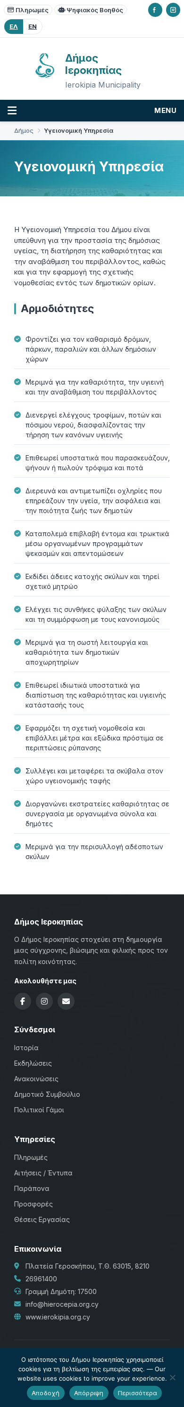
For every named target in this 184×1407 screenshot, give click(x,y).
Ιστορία (26, 1048)
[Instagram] (173, 10)
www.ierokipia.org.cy (57, 1317)
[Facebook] (155, 10)
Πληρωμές (32, 10)
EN (32, 26)
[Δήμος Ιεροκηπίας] (45, 76)
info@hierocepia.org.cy (62, 1304)
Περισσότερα (138, 1393)
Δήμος (23, 130)
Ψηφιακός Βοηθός (95, 10)
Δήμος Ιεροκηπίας (93, 64)
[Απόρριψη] (172, 1377)
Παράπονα (32, 1188)
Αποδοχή (46, 1393)
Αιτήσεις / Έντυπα (43, 1173)
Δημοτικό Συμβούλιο (47, 1094)
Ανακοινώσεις (36, 1079)
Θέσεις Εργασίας (42, 1219)
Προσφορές (33, 1204)
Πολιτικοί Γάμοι (39, 1110)
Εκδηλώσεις (33, 1063)
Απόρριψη (89, 1393)
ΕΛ (13, 26)
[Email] (66, 1001)
